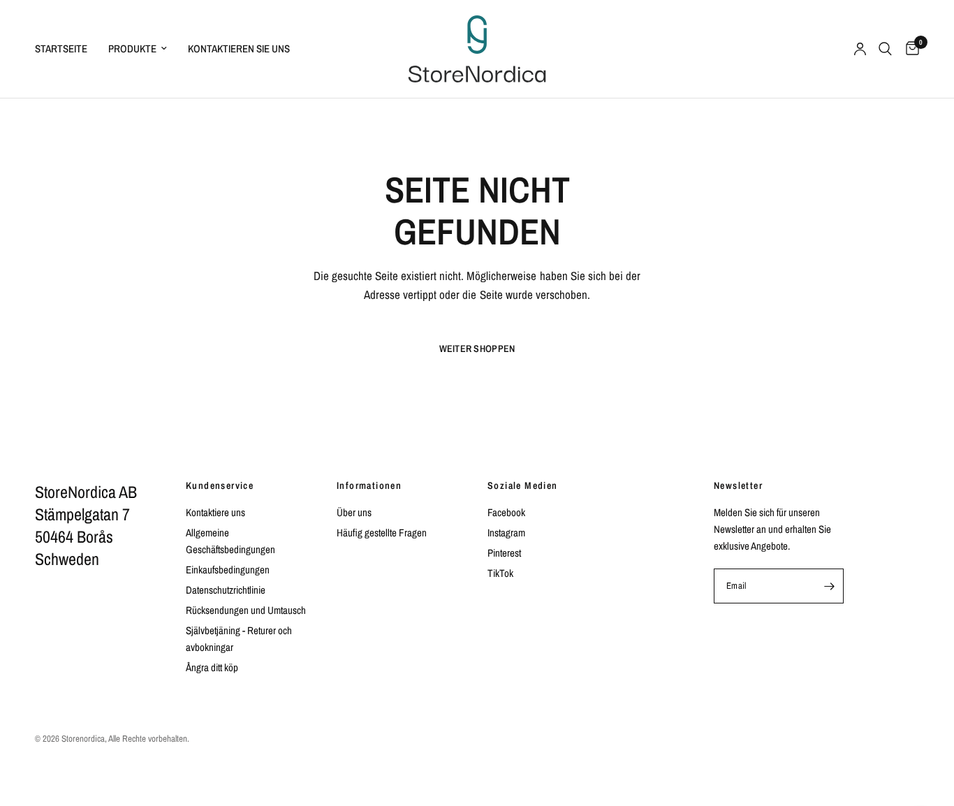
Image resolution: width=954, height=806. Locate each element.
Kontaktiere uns (215, 512)
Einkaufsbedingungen (228, 569)
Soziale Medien (522, 485)
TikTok (500, 573)
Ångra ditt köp (212, 667)
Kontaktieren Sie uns (239, 48)
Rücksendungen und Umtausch (246, 610)
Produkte (132, 48)
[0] (909, 49)
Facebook (506, 512)
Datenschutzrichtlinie (225, 589)
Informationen (369, 485)
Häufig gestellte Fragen (382, 532)
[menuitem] (66, 49)
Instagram (506, 532)
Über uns (354, 512)
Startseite (61, 48)
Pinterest (504, 552)
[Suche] (885, 49)
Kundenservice (220, 485)
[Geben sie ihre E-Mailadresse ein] (829, 586)
